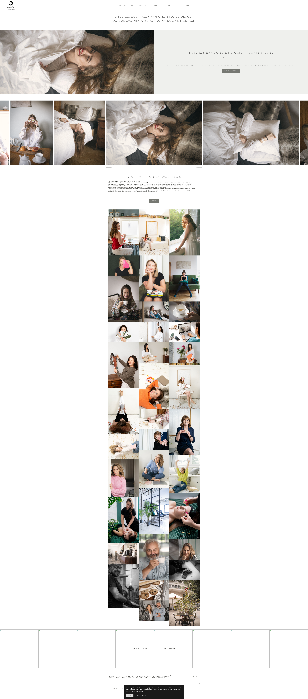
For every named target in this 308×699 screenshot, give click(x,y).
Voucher (112, 676)
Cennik (177, 675)
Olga (166, 675)
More (187, 5)
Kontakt (167, 5)
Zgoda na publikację (161, 676)
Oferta (155, 5)
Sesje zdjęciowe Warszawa (138, 677)
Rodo (149, 676)
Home (160, 675)
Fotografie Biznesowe (117, 677)
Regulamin (141, 676)
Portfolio (143, 5)
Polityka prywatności (138, 691)
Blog (177, 5)
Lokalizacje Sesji (158, 677)
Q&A (171, 675)
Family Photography (125, 5)
